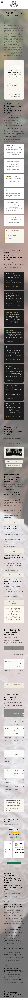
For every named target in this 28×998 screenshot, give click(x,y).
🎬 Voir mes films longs (14, 465)
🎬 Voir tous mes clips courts (14, 461)
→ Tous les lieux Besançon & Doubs (14, 575)
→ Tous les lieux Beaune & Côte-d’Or (14, 521)
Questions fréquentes (14, 96)
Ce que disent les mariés (15, 94)
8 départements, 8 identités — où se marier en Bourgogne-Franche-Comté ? (15, 72)
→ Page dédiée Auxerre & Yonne (13, 305)
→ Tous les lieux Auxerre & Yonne (14, 550)
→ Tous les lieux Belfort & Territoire (14, 602)
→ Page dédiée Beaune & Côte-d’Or (14, 286)
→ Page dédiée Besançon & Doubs (13, 359)
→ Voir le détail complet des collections (14, 685)
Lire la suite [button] (18, 856)
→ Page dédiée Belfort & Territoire (13, 416)
